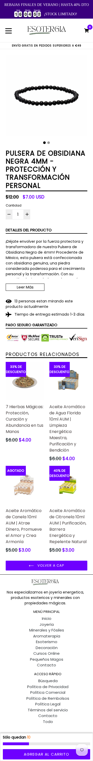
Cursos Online (46, 653)
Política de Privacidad (47, 686)
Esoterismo (46, 641)
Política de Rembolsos (47, 698)
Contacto (46, 665)
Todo (48, 721)
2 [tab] (48, 142)
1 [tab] (44, 142)
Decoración (47, 647)
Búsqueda (48, 680)
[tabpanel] (46, 97)
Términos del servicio (48, 710)
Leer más (25, 287)
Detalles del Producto (29, 230)
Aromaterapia (46, 636)
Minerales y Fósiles (46, 630)
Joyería (47, 624)
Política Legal (47, 704)
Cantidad (13, 205)
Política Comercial (47, 692)
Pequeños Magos (46, 659)
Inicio (46, 618)
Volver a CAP (50, 565)
